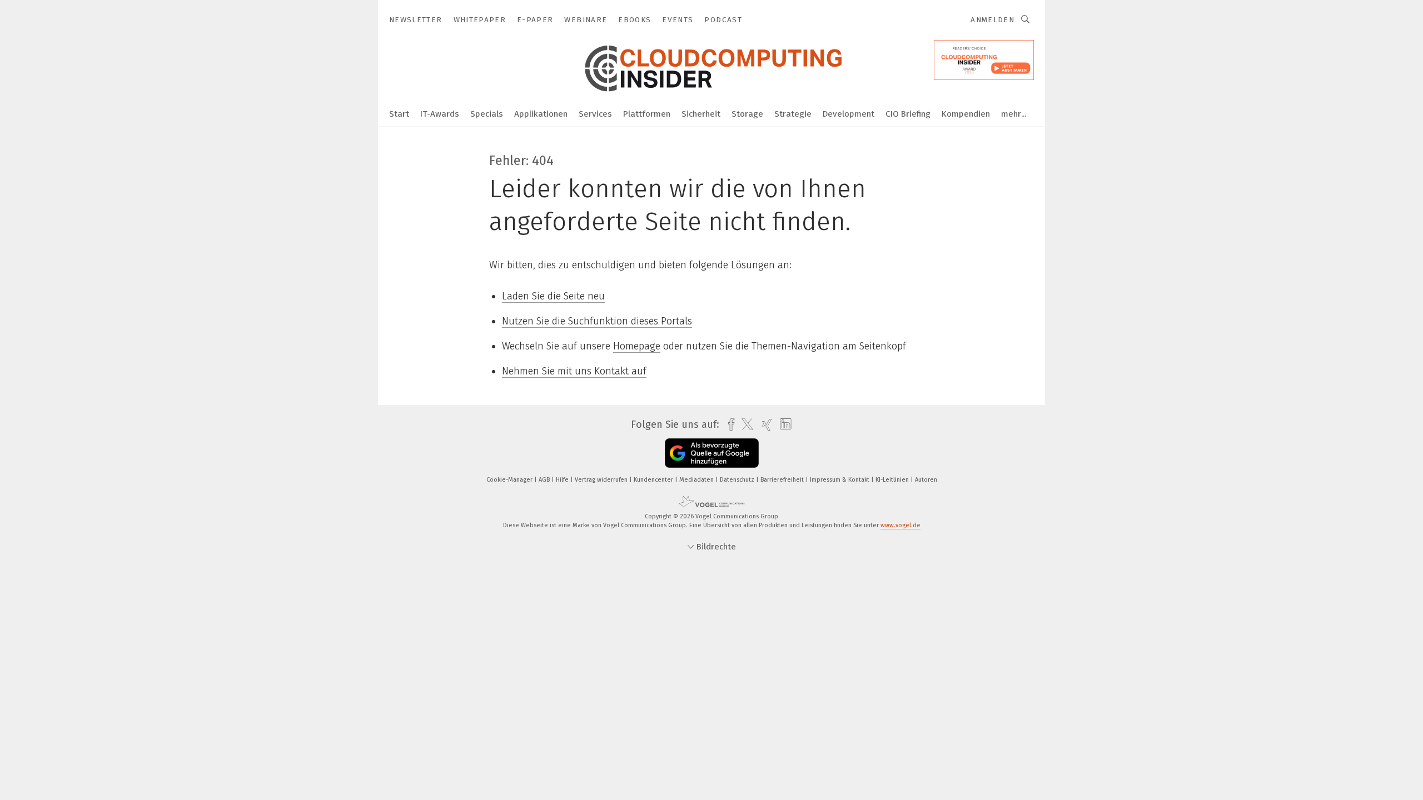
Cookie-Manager (510, 479)
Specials (486, 114)
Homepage (636, 346)
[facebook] (728, 424)
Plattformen (646, 114)
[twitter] (744, 424)
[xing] (764, 425)
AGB (545, 479)
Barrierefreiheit (782, 479)
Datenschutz (738, 479)
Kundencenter (654, 479)
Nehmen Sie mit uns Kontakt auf (574, 371)
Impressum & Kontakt (840, 479)
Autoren (926, 479)
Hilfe (563, 479)
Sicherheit (700, 114)
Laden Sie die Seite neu (553, 296)
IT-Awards (439, 114)
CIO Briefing (908, 114)
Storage (747, 114)
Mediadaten (697, 479)
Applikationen (541, 114)
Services (595, 114)
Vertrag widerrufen (602, 479)
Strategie (793, 114)
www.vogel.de (900, 525)
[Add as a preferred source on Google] (712, 453)
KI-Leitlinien (892, 479)
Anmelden (992, 19)
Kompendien (966, 114)
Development (848, 114)
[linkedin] (783, 424)
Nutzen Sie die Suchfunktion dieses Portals (597, 321)
